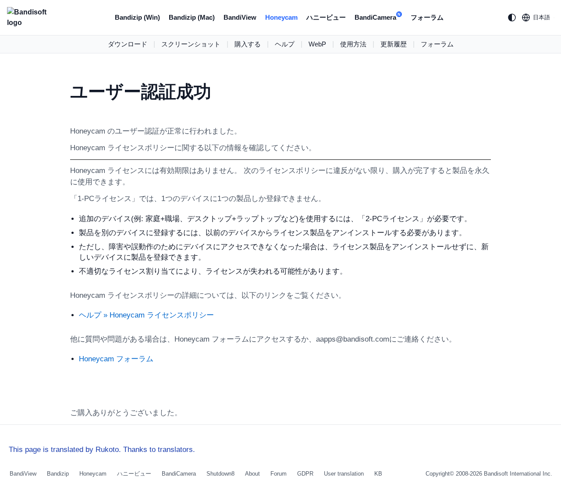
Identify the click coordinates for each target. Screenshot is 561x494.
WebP (317, 44)
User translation (344, 473)
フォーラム (427, 17)
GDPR (305, 473)
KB (378, 473)
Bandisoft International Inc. (518, 473)
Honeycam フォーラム (116, 359)
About (252, 473)
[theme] (512, 18)
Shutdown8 (220, 473)
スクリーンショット (190, 44)
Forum (278, 473)
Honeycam (281, 17)
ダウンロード (127, 44)
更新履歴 (393, 44)
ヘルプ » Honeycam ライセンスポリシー (146, 315)
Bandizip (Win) (137, 17)
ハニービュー (326, 17)
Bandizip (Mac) (192, 17)
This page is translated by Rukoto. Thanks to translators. (102, 449)
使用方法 (353, 44)
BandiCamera (378, 16)
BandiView (240, 17)
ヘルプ (285, 44)
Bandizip (58, 473)
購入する (247, 44)
